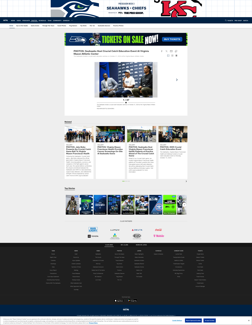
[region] (126, 320)
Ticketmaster (200, 283)
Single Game (200, 254)
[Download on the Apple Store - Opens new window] (119, 300)
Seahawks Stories (139, 267)
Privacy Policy (93, 323)
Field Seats (200, 270)
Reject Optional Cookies (193, 320)
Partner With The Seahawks (53, 283)
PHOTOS (119, 250)
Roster (53, 254)
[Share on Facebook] (161, 52)
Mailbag (76, 270)
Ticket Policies (200, 276)
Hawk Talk (139, 273)
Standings (53, 263)
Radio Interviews (139, 257)
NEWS (76, 250)
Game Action (119, 267)
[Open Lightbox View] (126, 87)
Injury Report (53, 270)
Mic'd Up (98, 263)
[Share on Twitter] (166, 52)
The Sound (98, 257)
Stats (53, 267)
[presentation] (186, 182)
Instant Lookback (76, 263)
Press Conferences (98, 273)
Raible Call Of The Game (98, 270)
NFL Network (98, 276)
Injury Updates (76, 260)
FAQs (178, 276)
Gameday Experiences (178, 270)
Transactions (53, 273)
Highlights (98, 254)
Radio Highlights (139, 254)
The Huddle (139, 276)
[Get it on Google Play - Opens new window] (132, 301)
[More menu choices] (72, 20)
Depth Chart (53, 257)
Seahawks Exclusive (98, 267)
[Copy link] (176, 51)
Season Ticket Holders (200, 279)
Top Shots (119, 263)
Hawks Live (139, 270)
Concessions (178, 267)
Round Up (76, 257)
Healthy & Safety (178, 260)
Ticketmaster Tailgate (178, 263)
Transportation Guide (178, 257)
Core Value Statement (53, 276)
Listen (139, 250)
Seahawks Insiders (139, 260)
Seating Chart (200, 273)
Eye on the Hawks (119, 254)
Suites (200, 263)
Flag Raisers (119, 276)
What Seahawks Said (76, 283)
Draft (76, 254)
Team (53, 250)
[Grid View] (172, 55)
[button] (123, 181)
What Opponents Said (76, 286)
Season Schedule (158, 254)
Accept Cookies (209, 320)
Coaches (53, 260)
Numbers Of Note (76, 267)
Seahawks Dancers (119, 273)
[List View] (176, 55)
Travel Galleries (119, 260)
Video (98, 250)
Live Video (98, 279)
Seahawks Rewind (139, 263)
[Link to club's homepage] (5, 20)
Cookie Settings (177, 320)
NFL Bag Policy (179, 273)
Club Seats (200, 267)
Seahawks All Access (98, 260)
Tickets (200, 250)
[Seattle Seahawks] (126, 309)
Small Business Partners (53, 279)
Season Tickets (200, 257)
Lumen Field (179, 254)
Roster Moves (76, 276)
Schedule (158, 250)
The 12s (119, 279)
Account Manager (200, 286)
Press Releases (76, 273)
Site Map (76, 289)
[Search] (226, 20)
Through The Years (119, 257)
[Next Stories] (184, 205)
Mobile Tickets (200, 260)
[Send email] (171, 52)
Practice (119, 270)
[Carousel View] (168, 55)
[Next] (177, 80)
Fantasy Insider (76, 279)
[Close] (249, 320)
